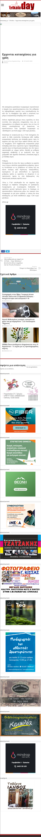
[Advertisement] (20, 85)
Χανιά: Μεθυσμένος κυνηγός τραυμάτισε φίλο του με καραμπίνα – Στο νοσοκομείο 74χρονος (18, 321)
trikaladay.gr (4, 20)
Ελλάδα (11, 20)
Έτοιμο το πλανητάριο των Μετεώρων (28, 268)
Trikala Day (26, 835)
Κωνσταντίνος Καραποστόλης (12, 61)
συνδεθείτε (10, 369)
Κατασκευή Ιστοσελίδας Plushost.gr (20, 833)
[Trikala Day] (20, 5)
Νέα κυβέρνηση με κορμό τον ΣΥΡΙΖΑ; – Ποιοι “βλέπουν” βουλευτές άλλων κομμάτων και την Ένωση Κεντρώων (13, 261)
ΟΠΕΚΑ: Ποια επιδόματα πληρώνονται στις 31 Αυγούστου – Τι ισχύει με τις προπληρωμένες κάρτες (20, 346)
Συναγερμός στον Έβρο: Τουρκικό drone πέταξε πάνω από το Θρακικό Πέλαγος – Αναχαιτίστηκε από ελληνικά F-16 (18, 296)
